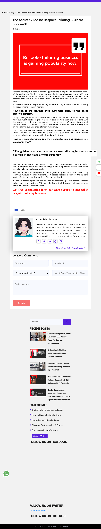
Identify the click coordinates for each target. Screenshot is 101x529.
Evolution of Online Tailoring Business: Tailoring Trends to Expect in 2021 (59, 367)
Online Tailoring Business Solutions (47, 410)
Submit (21, 303)
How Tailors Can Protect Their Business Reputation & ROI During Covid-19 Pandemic (59, 380)
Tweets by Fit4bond (38, 511)
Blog (12, 13)
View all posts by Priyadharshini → (71, 248)
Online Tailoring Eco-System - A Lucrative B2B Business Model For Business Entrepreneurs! (59, 338)
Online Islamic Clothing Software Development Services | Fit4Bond (57, 353)
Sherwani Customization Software (47, 425)
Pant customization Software (45, 430)
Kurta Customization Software (45, 420)
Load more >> (40, 436)
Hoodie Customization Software (46, 415)
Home (5, 13)
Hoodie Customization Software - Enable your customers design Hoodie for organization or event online (59, 395)
